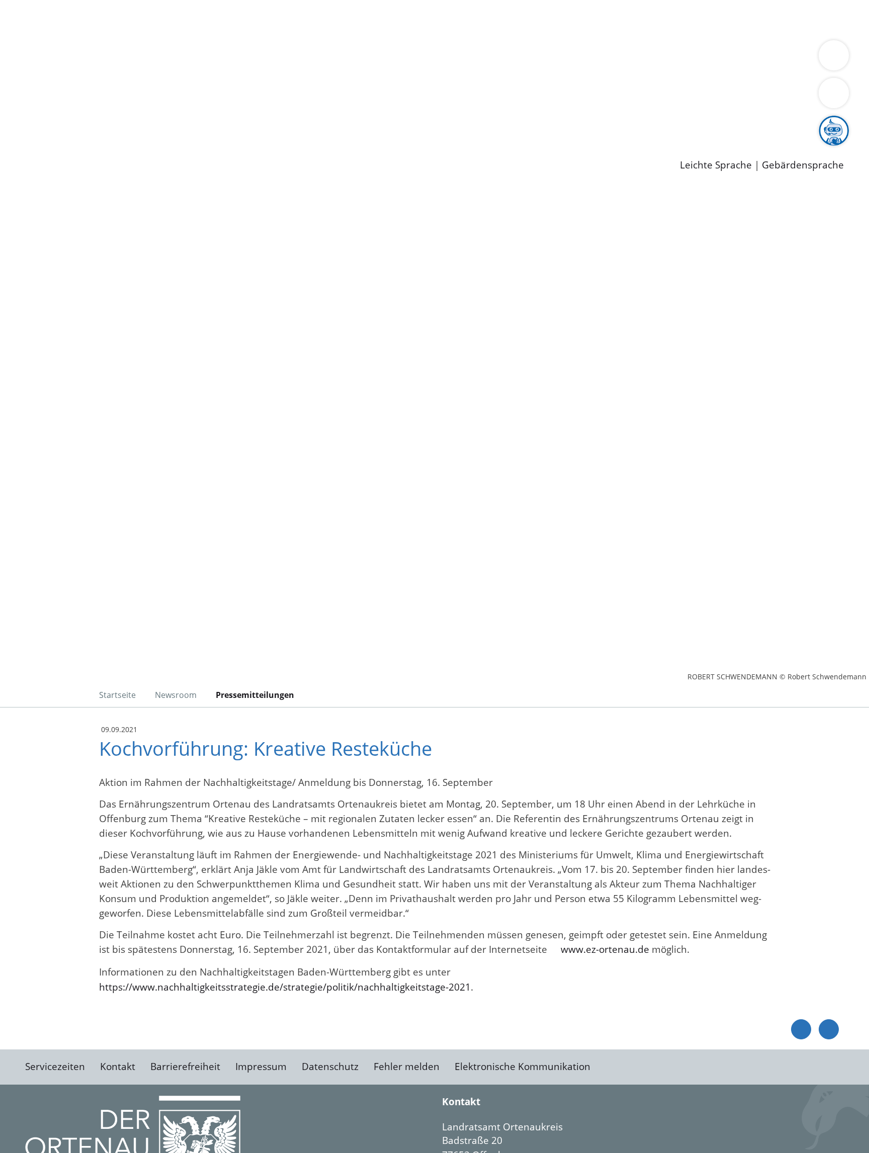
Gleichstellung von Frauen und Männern (737, 58)
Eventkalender (136, 123)
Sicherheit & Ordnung (415, 19)
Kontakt (117, 1066)
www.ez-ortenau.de (605, 949)
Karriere (18, 110)
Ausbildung (197, 123)
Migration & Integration (311, 19)
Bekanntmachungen (598, 58)
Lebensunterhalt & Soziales (121, 19)
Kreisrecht (184, 97)
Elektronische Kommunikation (522, 1066)
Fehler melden (407, 1066)
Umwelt (588, 19)
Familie (239, 19)
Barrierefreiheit (185, 1066)
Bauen (42, 19)
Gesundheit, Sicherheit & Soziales (184, 58)
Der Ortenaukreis (67, 58)
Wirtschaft (490, 19)
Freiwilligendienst (354, 123)
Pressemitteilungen (71, 148)
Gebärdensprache (803, 165)
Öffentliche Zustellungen (173, 148)
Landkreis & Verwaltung (54, 45)
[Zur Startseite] (105, 271)
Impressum (261, 1066)
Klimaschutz (472, 58)
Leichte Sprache (716, 165)
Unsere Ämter (31, 32)
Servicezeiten (55, 1066)
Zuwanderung (331, 58)
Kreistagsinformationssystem (93, 97)
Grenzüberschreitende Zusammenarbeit (119, 71)
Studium (244, 123)
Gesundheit (541, 19)
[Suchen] (834, 93)
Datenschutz (330, 1066)
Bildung (280, 58)
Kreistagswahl (241, 97)
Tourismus (526, 58)
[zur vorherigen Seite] (801, 1029)
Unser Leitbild (428, 123)
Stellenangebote (64, 123)
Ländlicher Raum (403, 58)
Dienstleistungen (38, 6)
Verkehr (203, 19)
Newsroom (24, 136)
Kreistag (18, 84)
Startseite (117, 694)
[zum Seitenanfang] (829, 1029)
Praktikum (289, 123)
